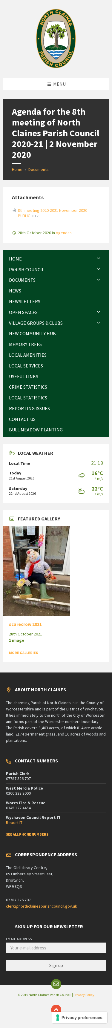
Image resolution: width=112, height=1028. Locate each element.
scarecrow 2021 (25, 624)
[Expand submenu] (98, 258)
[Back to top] (56, 1010)
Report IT (14, 822)
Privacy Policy (83, 994)
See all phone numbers (27, 834)
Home (17, 169)
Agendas (64, 232)
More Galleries (23, 652)
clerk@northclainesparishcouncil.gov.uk (41, 906)
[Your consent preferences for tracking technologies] (79, 1017)
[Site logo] (56, 66)
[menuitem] (56, 259)
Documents (38, 169)
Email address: (19, 939)
